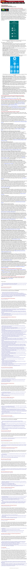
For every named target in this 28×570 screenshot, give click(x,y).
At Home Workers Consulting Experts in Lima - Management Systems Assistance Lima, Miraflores (13, 425)
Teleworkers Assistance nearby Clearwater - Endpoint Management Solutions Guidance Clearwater (12, 335)
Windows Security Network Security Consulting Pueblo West (20, 410)
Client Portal (19, 3)
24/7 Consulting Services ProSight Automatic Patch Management (8, 448)
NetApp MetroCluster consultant (8, 163)
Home (3, 3)
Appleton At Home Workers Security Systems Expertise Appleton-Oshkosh (9, 457)
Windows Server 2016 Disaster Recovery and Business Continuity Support (11, 149)
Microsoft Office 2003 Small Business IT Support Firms (7, 472)
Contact (12, 3)
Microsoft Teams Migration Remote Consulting (16, 412)
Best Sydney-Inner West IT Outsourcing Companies (14, 529)
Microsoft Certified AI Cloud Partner (12, 269)
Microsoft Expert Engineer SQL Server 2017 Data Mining (7, 398)
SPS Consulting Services (9, 362)
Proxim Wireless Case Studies (4, 520)
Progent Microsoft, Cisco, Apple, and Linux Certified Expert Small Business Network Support (12, 1)
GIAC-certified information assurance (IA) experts (18, 107)
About (10, 3)
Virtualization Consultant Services (4, 299)
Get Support (6, 3)
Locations (15, 3)
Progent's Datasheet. (9, 98)
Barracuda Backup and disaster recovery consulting (13, 229)
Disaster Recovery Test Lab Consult (15, 356)
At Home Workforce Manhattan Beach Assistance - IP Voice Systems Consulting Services (16, 409)
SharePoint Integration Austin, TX (22, 501)
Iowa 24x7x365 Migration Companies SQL (11, 484)
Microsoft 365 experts (21, 102)
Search (23, 3)
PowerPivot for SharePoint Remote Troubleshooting (6, 488)
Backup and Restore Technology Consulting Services (8, 211)
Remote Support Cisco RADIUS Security (5, 548)
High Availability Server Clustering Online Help (19, 427)
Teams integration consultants (13, 104)
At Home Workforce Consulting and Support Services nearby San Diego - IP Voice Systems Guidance (12, 564)
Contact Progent (10, 278)
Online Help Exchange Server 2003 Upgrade (5, 534)
